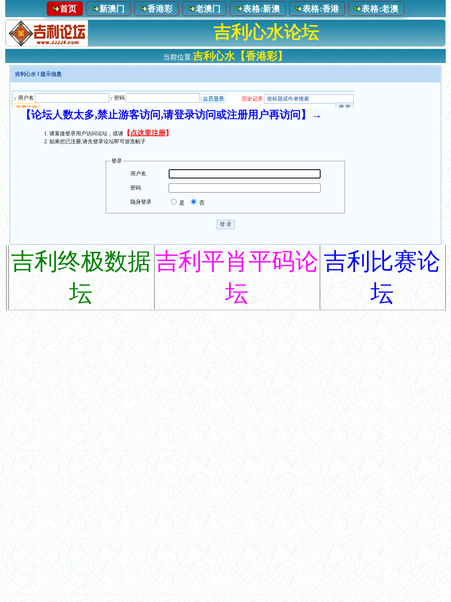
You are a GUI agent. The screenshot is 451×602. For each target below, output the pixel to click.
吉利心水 (25, 74)
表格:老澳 (380, 8)
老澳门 (208, 8)
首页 (68, 8)
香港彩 (160, 8)
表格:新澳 (261, 8)
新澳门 (112, 8)
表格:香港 (321, 8)
